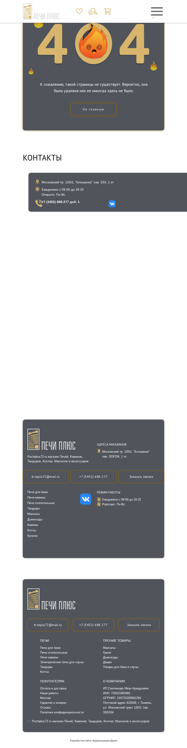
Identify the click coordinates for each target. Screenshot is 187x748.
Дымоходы (110, 657)
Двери (107, 662)
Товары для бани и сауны (120, 667)
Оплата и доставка (53, 688)
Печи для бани (50, 647)
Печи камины (49, 657)
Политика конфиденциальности (62, 712)
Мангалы (109, 647)
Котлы (44, 671)
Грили (107, 652)
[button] (139, 625)
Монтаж (45, 698)
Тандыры (46, 667)
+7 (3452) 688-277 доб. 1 (61, 202)
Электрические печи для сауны (62, 662)
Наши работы (49, 693)
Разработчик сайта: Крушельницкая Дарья (93, 740)
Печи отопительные (53, 652)
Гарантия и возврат (53, 702)
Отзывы (45, 707)
